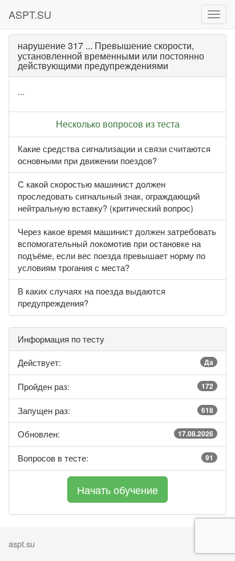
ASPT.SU (30, 14)
